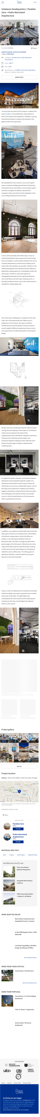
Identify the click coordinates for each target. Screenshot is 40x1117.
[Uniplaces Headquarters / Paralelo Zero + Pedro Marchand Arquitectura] (14, 738)
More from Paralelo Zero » (30, 983)
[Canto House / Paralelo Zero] (7, 975)
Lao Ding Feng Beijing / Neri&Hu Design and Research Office (25, 947)
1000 (10, 63)
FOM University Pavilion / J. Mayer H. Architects (25, 895)
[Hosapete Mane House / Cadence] (9, 885)
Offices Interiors (19, 52)
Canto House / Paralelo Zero (24, 971)
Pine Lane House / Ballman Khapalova (23, 868)
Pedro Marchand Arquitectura (20, 835)
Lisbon (9, 114)
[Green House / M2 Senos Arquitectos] (7, 1027)
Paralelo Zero (16, 58)
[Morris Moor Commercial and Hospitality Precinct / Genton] (7, 923)
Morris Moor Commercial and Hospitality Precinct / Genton (25, 920)
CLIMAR (17, 70)
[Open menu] (2, 2)
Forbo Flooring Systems (27, 70)
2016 (9, 67)
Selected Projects (33, 855)
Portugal (10, 54)
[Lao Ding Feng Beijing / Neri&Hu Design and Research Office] (7, 950)
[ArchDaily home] (19, 2)
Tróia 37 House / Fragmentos (24, 1009)
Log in (35, 2)
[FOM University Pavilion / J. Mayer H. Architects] (9, 898)
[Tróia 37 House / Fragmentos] (7, 1014)
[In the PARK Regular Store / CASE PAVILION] (7, 937)
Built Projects (21, 855)
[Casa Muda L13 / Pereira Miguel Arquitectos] (7, 1001)
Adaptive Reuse (6, 52)
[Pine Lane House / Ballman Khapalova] (9, 872)
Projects (11, 855)
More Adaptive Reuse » (30, 957)
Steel (4, 855)
